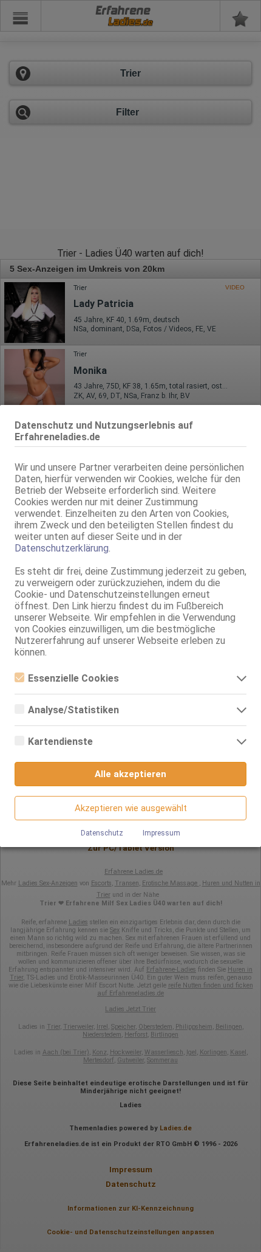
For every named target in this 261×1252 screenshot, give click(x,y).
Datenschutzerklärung (62, 548)
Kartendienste (60, 741)
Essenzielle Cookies (73, 678)
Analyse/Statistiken (73, 710)
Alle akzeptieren (130, 774)
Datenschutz (102, 833)
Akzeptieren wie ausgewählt (131, 808)
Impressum (161, 833)
